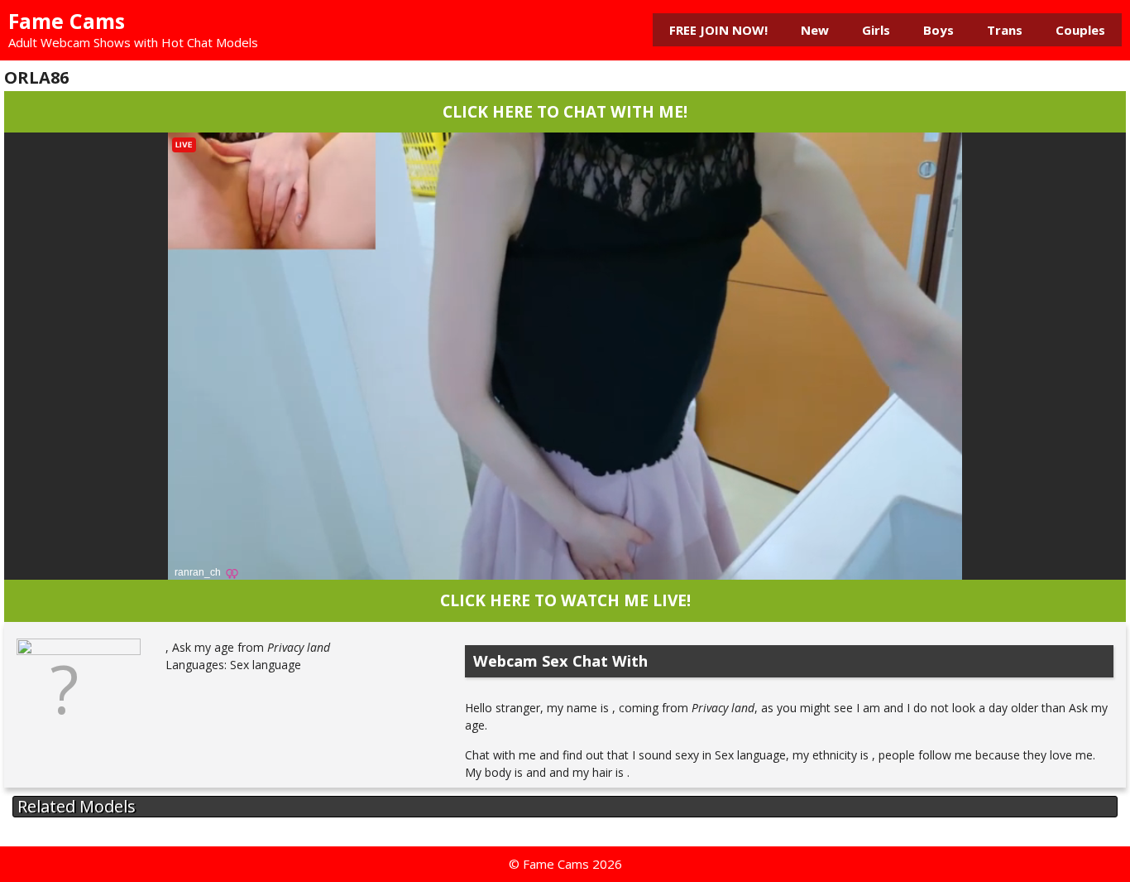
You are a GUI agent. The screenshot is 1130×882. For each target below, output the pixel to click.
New (815, 30)
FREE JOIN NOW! (718, 30)
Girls (876, 30)
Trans (1004, 30)
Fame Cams (66, 21)
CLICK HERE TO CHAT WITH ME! (565, 111)
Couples (1080, 30)
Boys (938, 30)
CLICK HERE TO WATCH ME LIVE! (565, 600)
